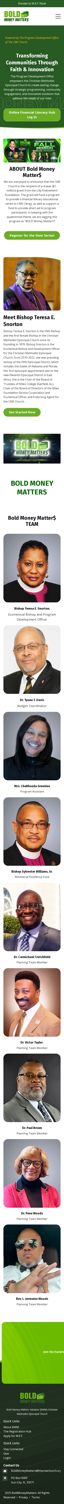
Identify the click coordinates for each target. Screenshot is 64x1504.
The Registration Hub (17, 1431)
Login (7, 1458)
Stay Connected (13, 1449)
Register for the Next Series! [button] (32, 235)
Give (6, 1453)
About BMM (11, 1427)
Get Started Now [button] (22, 412)
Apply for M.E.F (12, 1436)
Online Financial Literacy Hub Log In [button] (32, 114)
